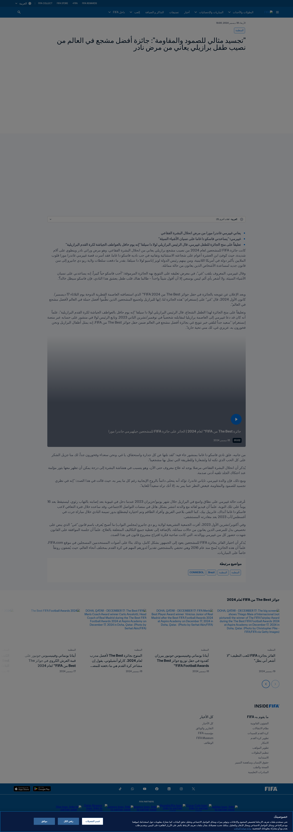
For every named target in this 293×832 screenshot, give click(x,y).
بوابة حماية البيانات (242, 828)
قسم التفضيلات (92, 821)
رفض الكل (68, 821)
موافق (44, 821)
